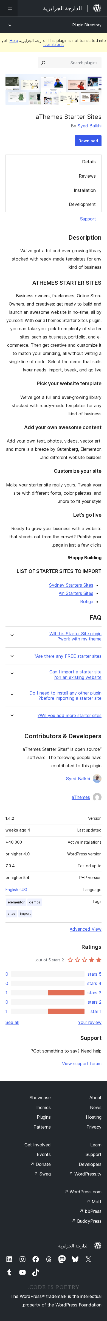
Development (82, 204)
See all (12, 1022)
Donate (40, 1164)
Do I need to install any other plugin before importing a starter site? (65, 695)
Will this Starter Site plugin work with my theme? (75, 636)
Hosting (94, 1117)
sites (12, 913)
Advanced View (86, 929)
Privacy (94, 1127)
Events (44, 1154)
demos (35, 902)
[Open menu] (9, 8)
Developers (90, 1164)
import (25, 913)
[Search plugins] (43, 62)
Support (88, 219)
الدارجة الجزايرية (73, 1246)
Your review (90, 1022)
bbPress (90, 1211)
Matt (94, 1201)
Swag (42, 1174)
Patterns (42, 1127)
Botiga (86, 601)
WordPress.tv (85, 1174)
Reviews (87, 176)
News (96, 1107)
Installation (85, 190)
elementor (16, 902)
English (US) (16, 889)
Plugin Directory (87, 25)
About (95, 1097)
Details (89, 161)
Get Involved (37, 1145)
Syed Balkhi (90, 125)
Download (88, 140)
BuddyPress (87, 1221)
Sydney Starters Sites (71, 585)
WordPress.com (83, 1191)
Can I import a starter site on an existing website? (75, 674)
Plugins (44, 1117)
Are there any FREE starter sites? (68, 656)
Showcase (40, 1097)
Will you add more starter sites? (70, 715)
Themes (43, 1107)
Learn (96, 1145)
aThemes (81, 797)
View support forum (82, 1063)
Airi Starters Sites (76, 593)
